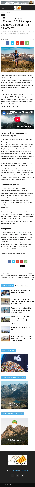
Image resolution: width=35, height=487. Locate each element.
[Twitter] (22, 475)
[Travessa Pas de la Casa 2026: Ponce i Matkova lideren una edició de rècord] (5, 310)
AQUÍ (20, 232)
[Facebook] (12, 475)
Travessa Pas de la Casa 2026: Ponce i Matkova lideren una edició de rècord (21, 310)
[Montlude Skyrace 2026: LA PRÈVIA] (5, 329)
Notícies (8, 12)
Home (2, 12)
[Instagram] (17, 475)
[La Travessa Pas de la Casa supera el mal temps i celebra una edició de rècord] (5, 301)
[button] (32, 7)
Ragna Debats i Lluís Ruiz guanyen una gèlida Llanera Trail (26, 277)
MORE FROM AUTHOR (21, 286)
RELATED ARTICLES (7, 286)
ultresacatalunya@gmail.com (21, 470)
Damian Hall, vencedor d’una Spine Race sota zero (9, 276)
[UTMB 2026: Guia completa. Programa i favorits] (5, 293)
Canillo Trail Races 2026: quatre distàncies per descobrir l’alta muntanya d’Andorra (22, 338)
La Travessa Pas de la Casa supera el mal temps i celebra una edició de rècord (22, 301)
